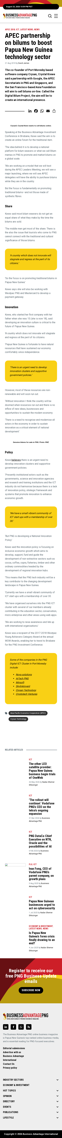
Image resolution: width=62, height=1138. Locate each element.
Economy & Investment (41, 926)
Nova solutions (24, 674)
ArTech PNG (22, 678)
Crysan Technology (26, 690)
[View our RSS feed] (28, 1027)
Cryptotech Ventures (26, 694)
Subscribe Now (31, 990)
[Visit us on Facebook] (13, 1027)
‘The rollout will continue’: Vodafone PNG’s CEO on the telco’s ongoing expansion (41, 807)
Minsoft (20, 682)
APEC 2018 (10, 29)
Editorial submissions (14, 1048)
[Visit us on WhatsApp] (21, 1027)
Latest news (26, 29)
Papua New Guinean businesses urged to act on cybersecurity (42, 904)
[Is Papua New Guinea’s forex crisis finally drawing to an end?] (15, 930)
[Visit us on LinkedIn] (5, 1027)
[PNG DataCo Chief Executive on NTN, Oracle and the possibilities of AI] (15, 836)
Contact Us (8, 1064)
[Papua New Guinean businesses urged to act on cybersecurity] (15, 901)
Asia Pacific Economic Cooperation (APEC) (28, 713)
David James (23, 63)
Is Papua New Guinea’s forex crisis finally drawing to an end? (42, 938)
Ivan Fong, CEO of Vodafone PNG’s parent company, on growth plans (41, 874)
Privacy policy (10, 1067)
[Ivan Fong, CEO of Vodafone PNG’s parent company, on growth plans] (15, 868)
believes (16, 460)
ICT (17, 29)
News (37, 29)
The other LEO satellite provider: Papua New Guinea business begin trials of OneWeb (42, 771)
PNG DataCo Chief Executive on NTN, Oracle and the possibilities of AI (40, 841)
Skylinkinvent (23, 686)
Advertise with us (12, 1052)
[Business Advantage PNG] (20, 15)
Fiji (30, 864)
